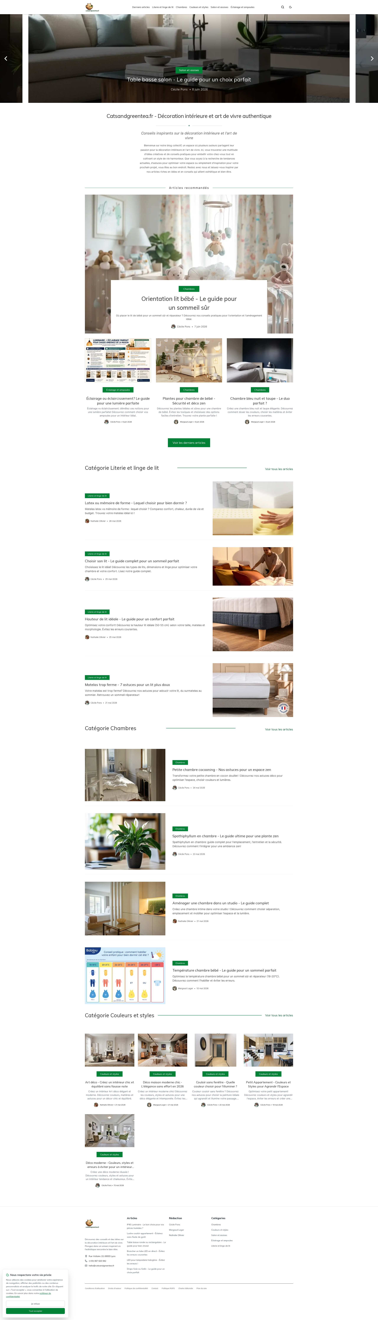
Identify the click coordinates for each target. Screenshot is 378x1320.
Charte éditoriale (185, 1288)
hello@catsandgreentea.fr (101, 1265)
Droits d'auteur (114, 1288)
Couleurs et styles (198, 7)
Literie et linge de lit (162, 7)
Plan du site (202, 1288)
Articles (132, 1218)
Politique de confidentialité (136, 1288)
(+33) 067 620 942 (97, 1261)
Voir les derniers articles (189, 442)
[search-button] (282, 7)
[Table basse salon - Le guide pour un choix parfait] (189, 58)
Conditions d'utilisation (95, 1288)
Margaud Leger (176, 1230)
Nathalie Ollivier (176, 1235)
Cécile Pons (174, 1224)
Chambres (181, 7)
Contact (154, 1288)
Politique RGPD (168, 1288)
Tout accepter (35, 1311)
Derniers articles (141, 7)
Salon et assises (219, 7)
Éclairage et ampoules (242, 7)
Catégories (218, 1218)
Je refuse (35, 1303)
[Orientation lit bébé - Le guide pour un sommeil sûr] (189, 264)
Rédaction (175, 1218)
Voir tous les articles (279, 469)
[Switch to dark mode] (290, 7)
